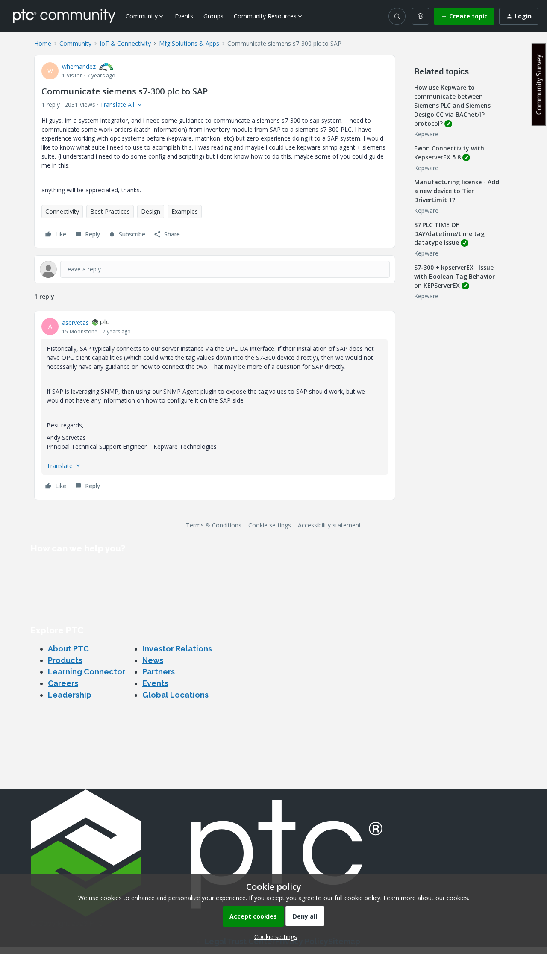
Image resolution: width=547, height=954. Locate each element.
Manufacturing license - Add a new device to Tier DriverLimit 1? (456, 191)
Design (150, 211)
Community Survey (539, 84)
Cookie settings (269, 525)
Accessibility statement (329, 525)
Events (184, 16)
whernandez (79, 66)
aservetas (75, 322)
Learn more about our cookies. (426, 898)
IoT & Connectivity (125, 43)
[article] (214, 405)
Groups (213, 16)
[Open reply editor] (215, 269)
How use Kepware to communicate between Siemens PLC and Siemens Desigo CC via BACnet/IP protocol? (452, 105)
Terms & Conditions (213, 525)
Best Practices (110, 211)
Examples (184, 211)
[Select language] (420, 16)
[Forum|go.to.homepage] (64, 16)
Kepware (426, 134)
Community (75, 43)
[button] (464, 16)
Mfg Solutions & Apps (189, 43)
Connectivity (62, 211)
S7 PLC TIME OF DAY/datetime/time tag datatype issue (449, 234)
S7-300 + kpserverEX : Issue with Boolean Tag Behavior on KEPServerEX (454, 276)
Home (42, 43)
